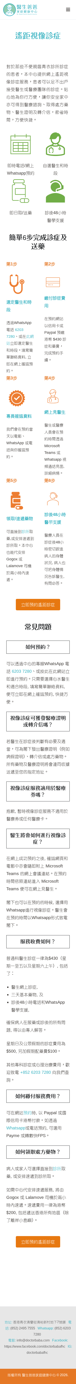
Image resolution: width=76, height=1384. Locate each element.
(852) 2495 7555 (22, 1328)
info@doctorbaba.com (33, 1340)
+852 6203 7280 (35, 1072)
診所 (25, 531)
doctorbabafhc (37, 1352)
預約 (27, 1112)
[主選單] (68, 9)
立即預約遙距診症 (38, 604)
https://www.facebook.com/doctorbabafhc (34, 1346)
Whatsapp (15, 1128)
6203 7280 (22, 671)
